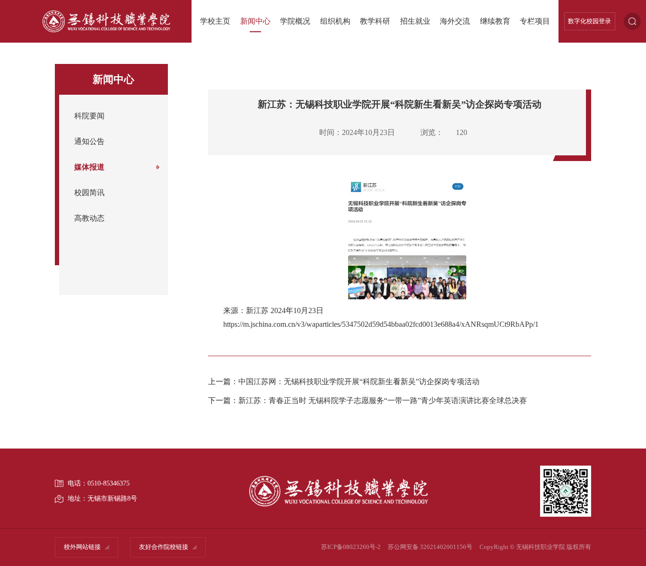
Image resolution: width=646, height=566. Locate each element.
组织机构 (335, 21)
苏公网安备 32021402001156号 (430, 547)
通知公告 (89, 141)
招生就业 (415, 21)
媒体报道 (89, 167)
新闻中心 (255, 21)
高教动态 (89, 218)
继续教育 (495, 21)
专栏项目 (535, 21)
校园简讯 (89, 193)
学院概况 (295, 21)
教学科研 (375, 21)
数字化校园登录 (589, 21)
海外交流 (455, 21)
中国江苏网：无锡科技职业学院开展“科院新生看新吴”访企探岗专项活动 (359, 381)
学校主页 (215, 21)
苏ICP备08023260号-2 (351, 547)
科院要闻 (89, 116)
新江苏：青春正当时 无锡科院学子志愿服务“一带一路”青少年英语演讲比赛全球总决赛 (382, 400)
